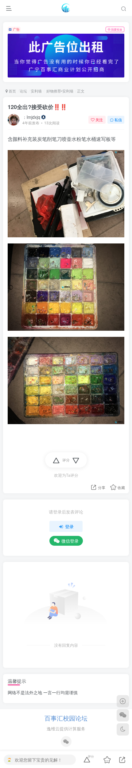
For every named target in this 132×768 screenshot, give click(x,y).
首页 (12, 90)
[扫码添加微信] (123, 715)
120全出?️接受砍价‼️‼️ (37, 107)
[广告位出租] (66, 55)
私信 (118, 119)
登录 (69, 526)
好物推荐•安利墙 (59, 90)
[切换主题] (123, 729)
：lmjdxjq (31, 117)
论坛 (23, 90)
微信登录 (70, 541)
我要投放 (116, 29)
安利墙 (36, 90)
